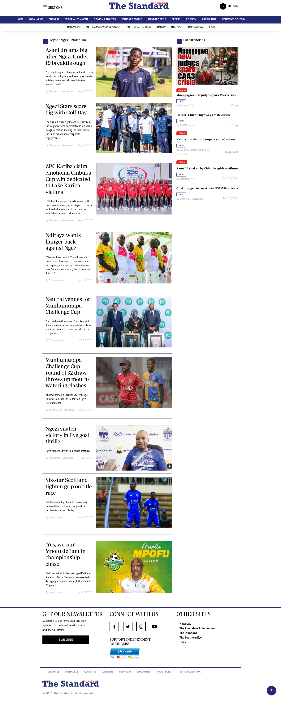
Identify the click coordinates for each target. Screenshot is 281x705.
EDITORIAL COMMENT (76, 19)
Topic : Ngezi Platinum (67, 40)
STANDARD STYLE (157, 19)
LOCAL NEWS (36, 19)
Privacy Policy (164, 672)
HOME (20, 19)
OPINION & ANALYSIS (105, 19)
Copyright (125, 672)
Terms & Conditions (190, 672)
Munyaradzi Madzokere (61, 91)
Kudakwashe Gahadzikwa (62, 410)
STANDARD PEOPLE (131, 19)
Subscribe (107, 672)
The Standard (188, 633)
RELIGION (191, 19)
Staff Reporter (187, 125)
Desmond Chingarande (191, 199)
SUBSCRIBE (66, 639)
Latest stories (194, 40)
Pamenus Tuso (187, 105)
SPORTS (176, 19)
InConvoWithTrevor (203, 27)
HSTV (163, 27)
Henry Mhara (55, 517)
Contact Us (71, 672)
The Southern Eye (141, 27)
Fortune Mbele (56, 280)
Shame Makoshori (189, 150)
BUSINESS (54, 19)
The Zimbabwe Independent (105, 27)
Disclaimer (143, 672)
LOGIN (234, 6)
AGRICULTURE (209, 19)
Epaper (178, 27)
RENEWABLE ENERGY (233, 19)
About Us (53, 672)
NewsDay (75, 27)
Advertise (90, 672)
